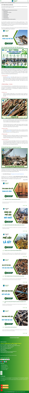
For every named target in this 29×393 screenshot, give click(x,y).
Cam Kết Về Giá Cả (3, 367)
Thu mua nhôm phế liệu (15, 378)
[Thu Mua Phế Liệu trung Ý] (15, 1)
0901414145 (5, 387)
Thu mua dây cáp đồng (10, 379)
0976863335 (5, 385)
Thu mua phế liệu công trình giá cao (23, 378)
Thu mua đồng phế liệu (3, 379)
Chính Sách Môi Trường (4, 369)
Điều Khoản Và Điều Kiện (4, 365)
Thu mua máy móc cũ (15, 377)
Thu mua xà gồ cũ (9, 377)
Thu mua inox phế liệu (8, 378)
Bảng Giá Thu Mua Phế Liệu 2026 (18, 379)
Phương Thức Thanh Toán (4, 366)
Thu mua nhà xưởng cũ (21, 377)
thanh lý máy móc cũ (3, 377)
